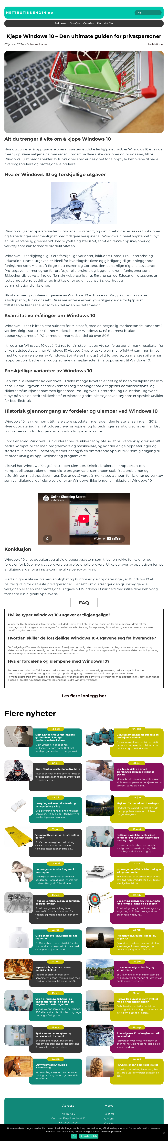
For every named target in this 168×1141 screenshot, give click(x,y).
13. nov (56, 1027)
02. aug (137, 1058)
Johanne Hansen (38, 44)
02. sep (56, 1058)
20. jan (137, 961)
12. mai (137, 829)
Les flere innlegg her (84, 695)
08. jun (137, 797)
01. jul (55, 797)
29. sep (137, 1027)
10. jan (55, 993)
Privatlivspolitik (89, 1136)
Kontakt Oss (105, 23)
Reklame (60, 23)
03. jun (56, 829)
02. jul (136, 763)
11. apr (136, 863)
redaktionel (155, 44)
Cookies (88, 23)
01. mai (56, 863)
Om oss (75, 23)
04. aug (136, 728)
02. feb (137, 895)
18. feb (55, 895)
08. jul (55, 763)
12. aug (56, 728)
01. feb (55, 961)
